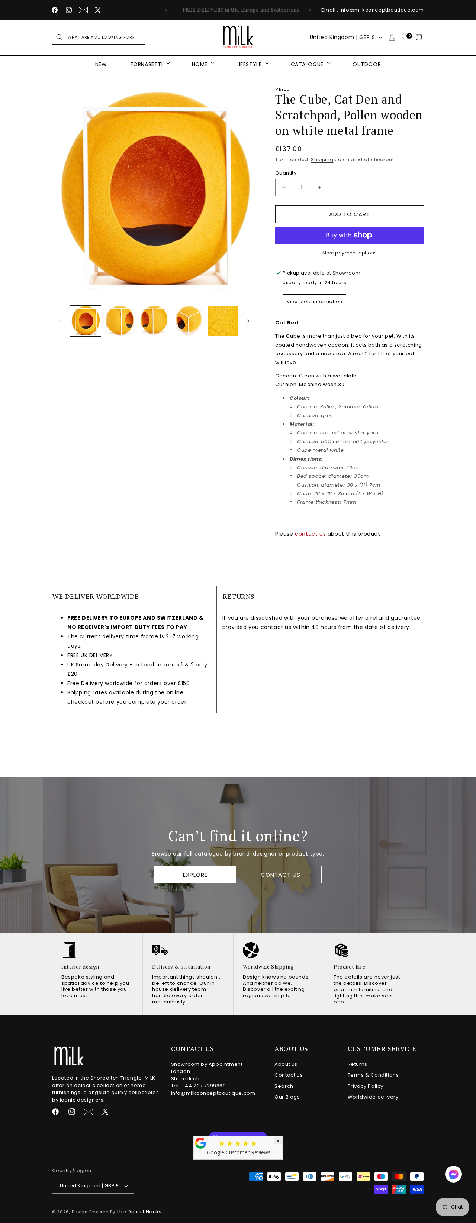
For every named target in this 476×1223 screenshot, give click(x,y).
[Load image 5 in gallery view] (223, 321)
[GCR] (201, 1143)
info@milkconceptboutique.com (213, 1093)
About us (286, 1064)
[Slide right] (248, 321)
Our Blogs (287, 1096)
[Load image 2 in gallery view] (119, 321)
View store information (314, 301)
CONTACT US (280, 875)
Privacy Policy (365, 1086)
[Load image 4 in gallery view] (188, 321)
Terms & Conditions (373, 1074)
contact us (310, 534)
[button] (98, 37)
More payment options (349, 253)
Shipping (322, 159)
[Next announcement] (310, 10)
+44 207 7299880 (203, 1085)
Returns (357, 1064)
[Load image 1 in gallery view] (85, 321)
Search (283, 1086)
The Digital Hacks (139, 1211)
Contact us (288, 1074)
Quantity (285, 172)
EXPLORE (195, 875)
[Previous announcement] (166, 10)
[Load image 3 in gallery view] (154, 321)
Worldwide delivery (373, 1096)
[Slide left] (60, 321)
